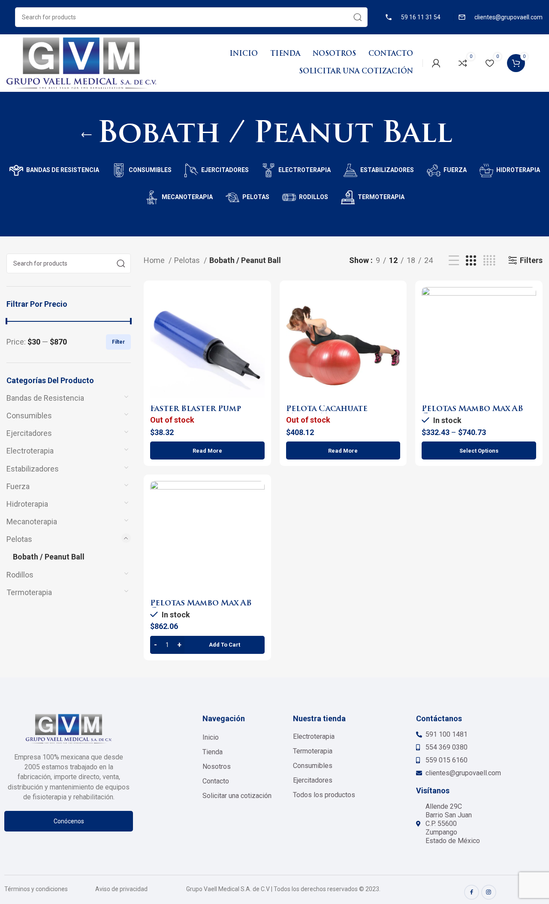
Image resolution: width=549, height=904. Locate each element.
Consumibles (29, 415)
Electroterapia (30, 450)
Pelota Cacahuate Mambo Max (327, 413)
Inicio (210, 737)
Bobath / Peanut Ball (48, 556)
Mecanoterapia (31, 521)
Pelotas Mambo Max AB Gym (472, 413)
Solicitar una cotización (236, 796)
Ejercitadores (29, 433)
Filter (118, 342)
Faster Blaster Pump (195, 409)
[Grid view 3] (471, 261)
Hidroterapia (27, 503)
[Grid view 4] (489, 261)
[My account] (436, 63)
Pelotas (19, 539)
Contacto (215, 781)
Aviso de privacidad (121, 889)
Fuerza (18, 486)
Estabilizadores (32, 468)
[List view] (454, 261)
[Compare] (258, 301)
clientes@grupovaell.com (508, 17)
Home (155, 260)
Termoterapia (29, 592)
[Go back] (86, 135)
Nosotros (216, 766)
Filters (531, 260)
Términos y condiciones (36, 889)
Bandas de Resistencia (45, 397)
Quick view (258, 320)
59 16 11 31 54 (420, 17)
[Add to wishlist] (258, 339)
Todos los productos (324, 795)
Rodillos (19, 574)
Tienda (212, 752)
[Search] (358, 17)
